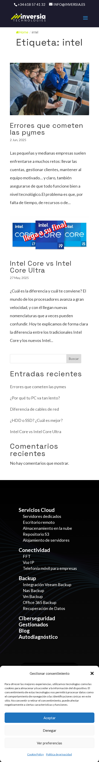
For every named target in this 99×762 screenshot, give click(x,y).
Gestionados (33, 624)
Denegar (49, 730)
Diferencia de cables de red (34, 409)
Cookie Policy (35, 754)
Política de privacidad (59, 754)
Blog (24, 631)
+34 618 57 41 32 (31, 4)
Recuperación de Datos (44, 608)
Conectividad (34, 550)
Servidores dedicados (42, 516)
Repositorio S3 (36, 534)
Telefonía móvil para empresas (50, 568)
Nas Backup (33, 590)
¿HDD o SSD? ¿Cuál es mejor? (36, 420)
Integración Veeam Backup (47, 584)
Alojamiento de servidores (46, 540)
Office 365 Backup (39, 602)
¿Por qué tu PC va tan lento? (35, 397)
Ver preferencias (49, 743)
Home (23, 32)
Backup (27, 578)
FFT (27, 556)
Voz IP (28, 562)
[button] (92, 673)
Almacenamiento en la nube (47, 528)
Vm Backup (33, 596)
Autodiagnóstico (38, 637)
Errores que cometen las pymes (46, 129)
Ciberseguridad (37, 618)
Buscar (74, 359)
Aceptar (50, 718)
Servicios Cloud (37, 510)
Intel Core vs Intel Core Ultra (41, 267)
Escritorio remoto (39, 522)
